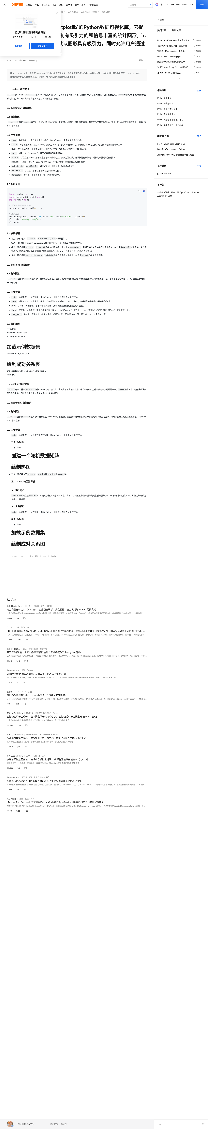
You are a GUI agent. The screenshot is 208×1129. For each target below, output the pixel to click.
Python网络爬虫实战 (166, 114)
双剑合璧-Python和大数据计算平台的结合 (175, 154)
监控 (27, 798)
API (28, 627)
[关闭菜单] (4, 4)
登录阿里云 (43, 46)
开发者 (49, 606)
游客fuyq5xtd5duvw (15, 713)
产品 (37, 4)
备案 (178, 4)
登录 (202, 4)
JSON (36, 606)
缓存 (42, 606)
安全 (30, 691)
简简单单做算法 (13, 648)
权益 (54, 4)
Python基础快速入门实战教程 (170, 124)
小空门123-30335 (25, 1124)
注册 (191, 4)
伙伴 (77, 4)
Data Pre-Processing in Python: (171, 149)
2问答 (64, 1124)
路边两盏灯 (11, 798)
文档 (172, 4)
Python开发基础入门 (166, 103)
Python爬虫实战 (164, 98)
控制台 (184, 4)
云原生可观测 (73, 12)
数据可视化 (34, 556)
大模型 (29, 4)
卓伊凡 (9, 627)
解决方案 (46, 4)
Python (23, 556)
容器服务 (95, 12)
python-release (164, 173)
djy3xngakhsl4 (13, 670)
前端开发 (29, 713)
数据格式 (54, 556)
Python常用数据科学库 (167, 108)
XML (17, 691)
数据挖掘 (43, 648)
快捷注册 (18, 46)
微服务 (62, 12)
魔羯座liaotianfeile (14, 606)
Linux (44, 556)
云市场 (69, 4)
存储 (17, 627)
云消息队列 (85, 12)
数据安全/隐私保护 (43, 713)
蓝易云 (9, 691)
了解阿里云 (93, 4)
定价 (61, 4)
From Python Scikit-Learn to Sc (171, 143)
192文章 (54, 1124)
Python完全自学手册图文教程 (170, 119)
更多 (199, 90)
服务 (83, 4)
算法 (23, 627)
